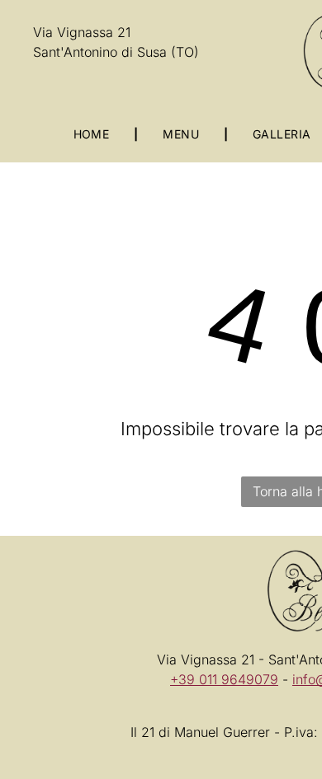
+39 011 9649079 (224, 679)
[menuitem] (94, 134)
